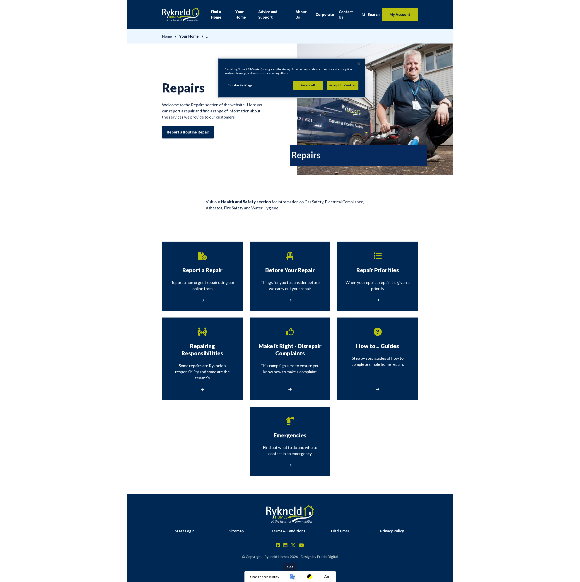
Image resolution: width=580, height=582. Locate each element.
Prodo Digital (327, 556)
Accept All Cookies (342, 85)
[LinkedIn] (285, 545)
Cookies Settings (240, 85)
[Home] (181, 15)
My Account (399, 14)
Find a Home (216, 14)
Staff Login (184, 531)
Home (167, 36)
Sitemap (236, 531)
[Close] (359, 64)
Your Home (240, 14)
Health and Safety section (246, 201)
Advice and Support (267, 14)
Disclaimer (340, 531)
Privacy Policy (392, 531)
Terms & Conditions (288, 531)
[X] (293, 545)
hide (290, 567)
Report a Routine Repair (188, 132)
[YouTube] (301, 545)
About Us (301, 14)
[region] (291, 78)
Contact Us (346, 14)
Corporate (325, 14)
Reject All (308, 85)
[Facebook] (278, 545)
